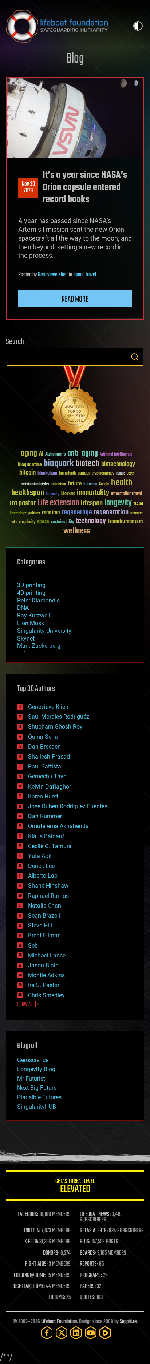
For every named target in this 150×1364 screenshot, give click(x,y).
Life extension (58, 503)
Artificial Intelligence (116, 454)
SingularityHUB (36, 1106)
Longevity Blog (36, 1069)
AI (41, 454)
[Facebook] (47, 1332)
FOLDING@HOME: (30, 1275)
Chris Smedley (46, 995)
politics (34, 513)
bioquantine (30, 464)
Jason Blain (43, 965)
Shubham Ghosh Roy (55, 726)
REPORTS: (89, 1264)
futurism (90, 484)
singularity (27, 522)
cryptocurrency (103, 473)
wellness (76, 531)
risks (14, 522)
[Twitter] (61, 1332)
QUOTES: (87, 1297)
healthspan (27, 493)
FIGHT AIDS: (36, 1264)
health (122, 483)
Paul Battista (44, 766)
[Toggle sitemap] (123, 26)
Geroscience (32, 1060)
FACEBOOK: (27, 1214)
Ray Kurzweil (33, 615)
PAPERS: (88, 1286)
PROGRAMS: (91, 1275)
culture (120, 474)
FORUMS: (56, 1297)
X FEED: (31, 1242)
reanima (51, 512)
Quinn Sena (43, 736)
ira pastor (23, 503)
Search (134, 357)
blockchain (47, 473)
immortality (93, 492)
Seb (33, 945)
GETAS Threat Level (75, 1187)
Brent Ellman (44, 935)
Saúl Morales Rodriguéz (58, 716)
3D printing (31, 585)
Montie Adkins (46, 975)
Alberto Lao (43, 875)
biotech (87, 464)
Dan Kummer (45, 816)
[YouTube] (90, 1332)
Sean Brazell (44, 915)
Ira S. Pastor (43, 985)
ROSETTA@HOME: (28, 1286)
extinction (58, 484)
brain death (67, 473)
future (75, 483)
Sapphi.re (128, 1322)
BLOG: (85, 1242)
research (136, 513)
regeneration (111, 512)
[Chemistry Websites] (75, 402)
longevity (118, 503)
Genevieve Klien (53, 275)
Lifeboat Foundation (59, 1322)
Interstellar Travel (126, 494)
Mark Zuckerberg (38, 645)
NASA (138, 504)
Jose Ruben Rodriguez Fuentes (67, 806)
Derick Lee (41, 865)
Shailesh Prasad (49, 756)
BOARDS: (88, 1253)
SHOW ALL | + (28, 1004)
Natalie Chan (44, 905)
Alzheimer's (55, 454)
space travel (85, 275)
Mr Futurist (31, 1078)
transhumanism (125, 521)
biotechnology (118, 464)
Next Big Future (36, 1087)
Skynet (26, 638)
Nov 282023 (28, 187)
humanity (52, 494)
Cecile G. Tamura (50, 846)
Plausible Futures (39, 1097)
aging (29, 453)
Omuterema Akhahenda (58, 826)
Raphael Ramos (48, 895)
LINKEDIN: (31, 1231)
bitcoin (27, 473)
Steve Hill (40, 925)
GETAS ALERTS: (94, 1231)
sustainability (62, 522)
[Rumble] (105, 1332)
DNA (23, 607)
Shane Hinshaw (48, 885)
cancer (84, 473)
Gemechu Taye (47, 776)
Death (130, 474)
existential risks (35, 484)
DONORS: (51, 1253)
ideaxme (68, 494)
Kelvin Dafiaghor (49, 786)
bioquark (59, 463)
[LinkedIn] (76, 1332)
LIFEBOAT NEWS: (95, 1214)
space (43, 521)
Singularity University (44, 630)
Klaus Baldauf (46, 836)
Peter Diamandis (38, 600)
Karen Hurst (43, 796)
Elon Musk (30, 623)
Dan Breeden (44, 746)
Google (104, 484)
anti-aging (82, 453)
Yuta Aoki (40, 856)
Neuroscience (18, 514)
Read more (75, 299)
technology (91, 521)
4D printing (31, 592)
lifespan (92, 503)
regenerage (77, 513)
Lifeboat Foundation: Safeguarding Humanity (57, 26)
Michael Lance (47, 955)
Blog (75, 59)
